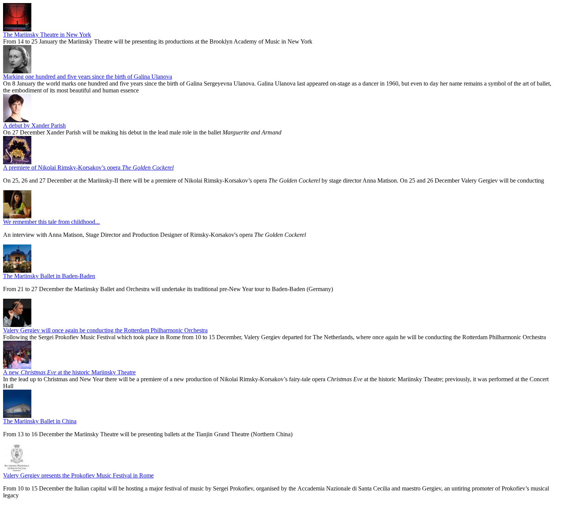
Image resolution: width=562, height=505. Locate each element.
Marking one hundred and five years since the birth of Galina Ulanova (87, 76)
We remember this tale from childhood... (51, 222)
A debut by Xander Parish (34, 125)
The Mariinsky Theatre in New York (47, 34)
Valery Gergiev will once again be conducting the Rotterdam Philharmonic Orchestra (105, 330)
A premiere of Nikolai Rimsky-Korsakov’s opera (88, 167)
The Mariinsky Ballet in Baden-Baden (49, 276)
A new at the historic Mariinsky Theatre (69, 372)
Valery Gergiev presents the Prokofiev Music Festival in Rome (78, 475)
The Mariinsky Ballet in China (39, 421)
